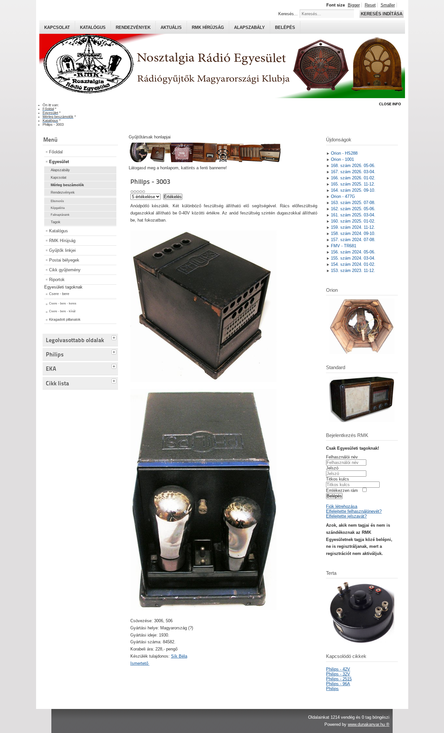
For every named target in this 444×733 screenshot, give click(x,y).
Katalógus (93, 27)
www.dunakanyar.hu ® (368, 724)
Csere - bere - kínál (62, 311)
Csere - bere (59, 294)
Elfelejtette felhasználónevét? (354, 511)
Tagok (55, 222)
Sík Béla (179, 656)
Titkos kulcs (337, 479)
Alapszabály (249, 27)
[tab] (114, 337)
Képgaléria (58, 208)
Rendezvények (133, 27)
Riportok (57, 279)
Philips (332, 688)
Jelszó (332, 468)
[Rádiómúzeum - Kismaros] (205, 160)
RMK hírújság (208, 27)
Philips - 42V (338, 669)
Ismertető (140, 663)
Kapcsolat (57, 27)
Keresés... (288, 13)
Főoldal (56, 151)
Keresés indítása (381, 13)
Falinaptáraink (60, 214)
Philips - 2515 (339, 678)
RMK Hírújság (62, 240)
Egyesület (59, 161)
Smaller (388, 5)
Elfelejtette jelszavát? (346, 516)
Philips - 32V (338, 674)
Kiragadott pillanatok (65, 319)
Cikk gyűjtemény (65, 269)
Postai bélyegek (64, 260)
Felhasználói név (342, 457)
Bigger (354, 5)
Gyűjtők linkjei (62, 250)
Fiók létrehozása (341, 506)
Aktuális (171, 27)
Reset (370, 5)
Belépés (285, 27)
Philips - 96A (338, 683)
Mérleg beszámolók (67, 185)
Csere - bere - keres (62, 303)
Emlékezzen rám (342, 490)
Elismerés (57, 201)
